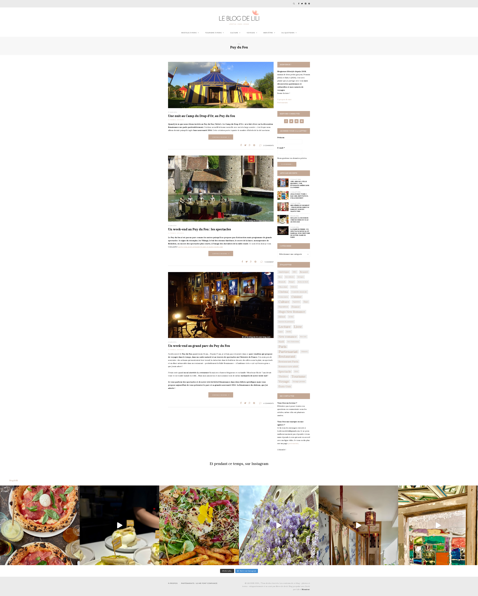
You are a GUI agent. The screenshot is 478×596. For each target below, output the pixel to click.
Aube (294, 272)
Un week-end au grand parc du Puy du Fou (199, 346)
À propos (173, 583)
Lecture (284, 327)
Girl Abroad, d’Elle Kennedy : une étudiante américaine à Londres (299, 184)
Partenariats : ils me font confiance (199, 583)
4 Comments (268, 403)
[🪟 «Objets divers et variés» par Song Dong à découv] (438, 525)
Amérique (284, 271)
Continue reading (219, 137)
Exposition (283, 307)
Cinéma (283, 291)
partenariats (293, 443)
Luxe (281, 331)
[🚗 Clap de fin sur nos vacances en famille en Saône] (279, 525)
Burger (291, 282)
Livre (298, 327)
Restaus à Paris (189, 33)
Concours (283, 297)
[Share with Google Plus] (250, 145)
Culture (234, 33)
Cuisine (296, 297)
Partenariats (282, 102)
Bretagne (301, 277)
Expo (306, 302)
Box (280, 277)
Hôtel (282, 316)
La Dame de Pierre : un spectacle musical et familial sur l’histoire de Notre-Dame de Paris (300, 233)
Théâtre (283, 376)
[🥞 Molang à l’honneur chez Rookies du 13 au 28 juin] (119, 525)
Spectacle (285, 371)
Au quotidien (287, 33)
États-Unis (285, 386)
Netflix (288, 332)
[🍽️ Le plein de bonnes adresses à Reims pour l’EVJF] (199, 525)
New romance (288, 336)
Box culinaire (289, 277)
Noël (281, 341)
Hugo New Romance (292, 311)
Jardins (291, 317)
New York (303, 337)
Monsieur (306, 589)
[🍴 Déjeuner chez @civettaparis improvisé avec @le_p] (40, 525)
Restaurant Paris (288, 361)
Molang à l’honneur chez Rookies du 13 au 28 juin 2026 (299, 220)
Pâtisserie (304, 351)
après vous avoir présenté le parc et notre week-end (200, 247)
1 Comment (269, 262)
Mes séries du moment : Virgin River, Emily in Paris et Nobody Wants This (299, 208)
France (173, 120)
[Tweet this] (245, 145)
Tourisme (299, 376)
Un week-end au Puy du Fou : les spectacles (199, 229)
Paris (282, 346)
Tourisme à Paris (213, 33)
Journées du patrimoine (286, 322)
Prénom (280, 137)
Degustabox (296, 302)
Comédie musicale (299, 292)
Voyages (251, 33)
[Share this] (241, 145)
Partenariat (288, 351)
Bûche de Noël (303, 282)
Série (296, 371)
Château (294, 287)
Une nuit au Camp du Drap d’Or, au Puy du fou (201, 116)
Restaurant (287, 356)
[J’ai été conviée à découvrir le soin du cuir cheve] (358, 525)
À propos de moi (284, 99)
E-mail (281, 148)
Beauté (304, 271)
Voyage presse (299, 381)
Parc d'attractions (293, 341)
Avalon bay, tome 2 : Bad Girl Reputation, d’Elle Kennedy (299, 196)
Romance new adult (288, 366)
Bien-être (268, 33)
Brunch (282, 282)
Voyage (284, 381)
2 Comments (268, 145)
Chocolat (283, 287)
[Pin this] (254, 145)
